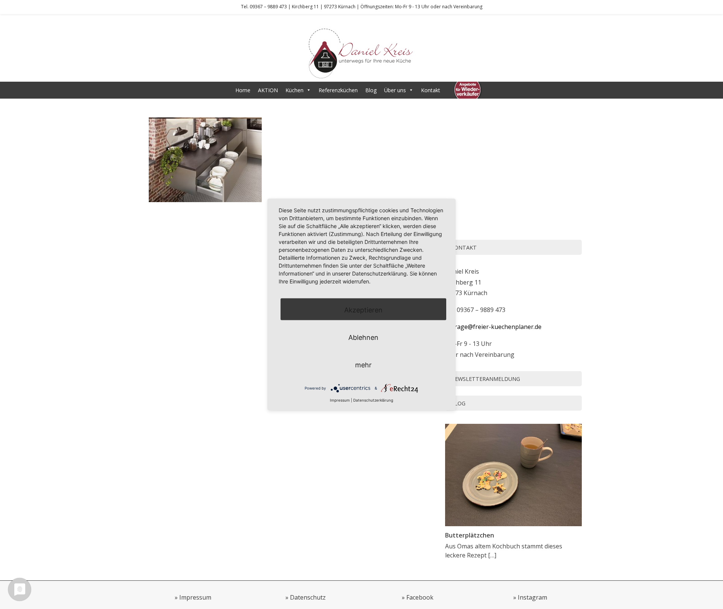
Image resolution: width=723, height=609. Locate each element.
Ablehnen (363, 337)
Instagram (532, 597)
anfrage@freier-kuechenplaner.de (493, 327)
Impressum (195, 597)
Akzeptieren (363, 310)
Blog (371, 90)
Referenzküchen (338, 90)
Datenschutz (308, 597)
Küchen (294, 90)
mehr (363, 364)
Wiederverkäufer (468, 90)
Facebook (419, 597)
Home (242, 90)
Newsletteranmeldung (485, 378)
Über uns (395, 90)
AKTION (268, 90)
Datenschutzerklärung (373, 399)
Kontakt (430, 90)
